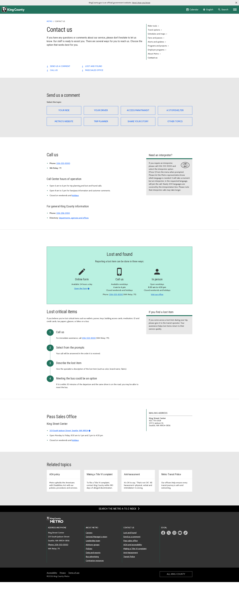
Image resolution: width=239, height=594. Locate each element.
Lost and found (129, 532)
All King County (176, 574)
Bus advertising (92, 556)
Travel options (155, 30)
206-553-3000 (63, 163)
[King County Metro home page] (56, 520)
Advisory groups (92, 544)
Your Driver (101, 110)
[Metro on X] (169, 533)
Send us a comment (131, 536)
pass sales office (94, 70)
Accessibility (52, 573)
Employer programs (157, 50)
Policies (89, 548)
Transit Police (129, 556)
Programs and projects (158, 46)
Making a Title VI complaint (135, 548)
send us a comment (60, 66)
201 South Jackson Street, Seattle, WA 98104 (69, 430)
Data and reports (93, 552)
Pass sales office (130, 540)
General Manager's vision (96, 536)
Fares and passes (156, 38)
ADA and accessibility (132, 544)
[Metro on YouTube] (180, 533)
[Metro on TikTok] (185, 533)
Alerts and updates (157, 42)
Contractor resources (95, 560)
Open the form (80, 288)
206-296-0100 (63, 213)
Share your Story (138, 121)
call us (54, 70)
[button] (236, 2)
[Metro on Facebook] (163, 533)
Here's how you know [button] (141, 2)
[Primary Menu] (235, 9)
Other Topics (175, 121)
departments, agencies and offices (74, 218)
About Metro (154, 54)
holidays (75, 195)
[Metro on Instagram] (174, 533)
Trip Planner (101, 121)
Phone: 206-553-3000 (58, 544)
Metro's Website (64, 121)
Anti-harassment (130, 552)
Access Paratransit (138, 110)
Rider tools (153, 26)
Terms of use (73, 573)
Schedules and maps (157, 34)
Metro (49, 21)
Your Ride (64, 110)
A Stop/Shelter (175, 110)
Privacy (63, 573)
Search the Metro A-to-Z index (118, 508)
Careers (89, 532)
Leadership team (93, 540)
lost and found (93, 66)
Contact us (152, 58)
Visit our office (157, 294)
